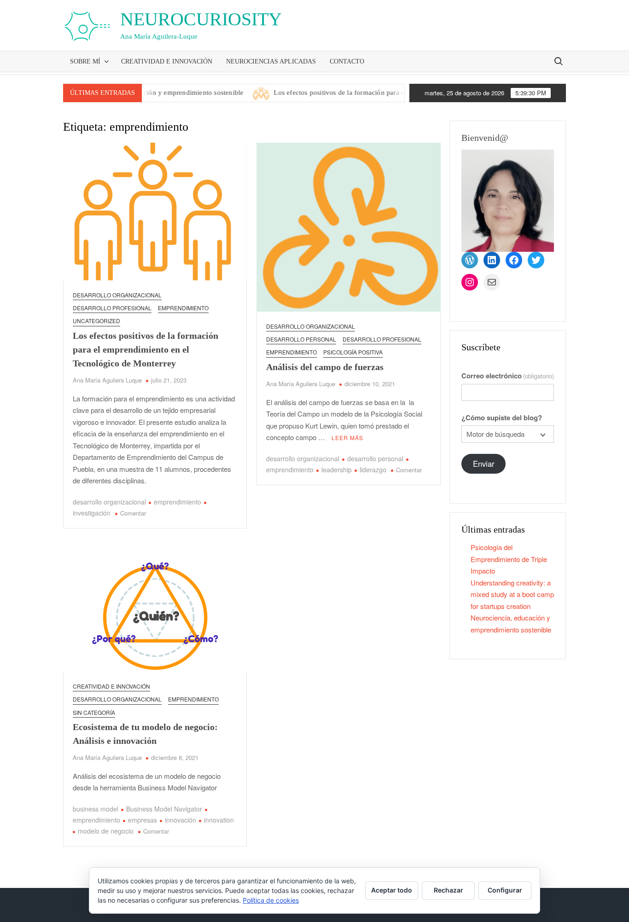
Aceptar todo (391, 890)
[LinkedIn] (491, 260)
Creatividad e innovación (166, 61)
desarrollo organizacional (109, 501)
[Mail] (491, 282)
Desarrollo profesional (112, 308)
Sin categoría (94, 712)
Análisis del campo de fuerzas (325, 367)
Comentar (133, 513)
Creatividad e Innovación (111, 686)
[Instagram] (469, 282)
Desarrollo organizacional (117, 295)
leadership (336, 469)
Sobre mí (85, 61)
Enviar (484, 463)
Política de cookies (271, 900)
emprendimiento (177, 501)
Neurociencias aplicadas (271, 61)
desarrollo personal (301, 339)
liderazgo (373, 469)
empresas (142, 819)
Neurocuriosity (201, 19)
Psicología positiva (353, 352)
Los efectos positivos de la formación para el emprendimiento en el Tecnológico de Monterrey (396, 92)
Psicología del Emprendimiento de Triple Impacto (509, 558)
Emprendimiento (183, 308)
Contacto (347, 61)
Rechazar (448, 890)
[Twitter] (536, 260)
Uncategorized (96, 321)
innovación (180, 819)
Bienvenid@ (484, 138)
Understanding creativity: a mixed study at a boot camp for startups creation (512, 594)
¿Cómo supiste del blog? (501, 417)
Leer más (347, 437)
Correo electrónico (507, 376)
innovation (219, 819)
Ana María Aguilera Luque (107, 380)
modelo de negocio (106, 830)
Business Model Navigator (164, 808)
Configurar (505, 890)
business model (95, 808)
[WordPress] (469, 260)
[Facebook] (514, 260)
